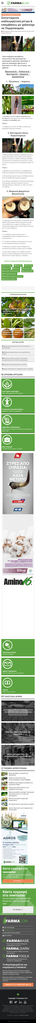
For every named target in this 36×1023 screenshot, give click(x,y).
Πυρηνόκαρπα (7, 265)
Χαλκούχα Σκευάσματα (9, 273)
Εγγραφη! (17, 881)
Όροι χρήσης (24, 1021)
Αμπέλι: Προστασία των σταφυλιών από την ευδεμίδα (18, 369)
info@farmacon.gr (9, 930)
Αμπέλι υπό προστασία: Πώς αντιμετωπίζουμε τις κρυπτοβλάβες (16, 347)
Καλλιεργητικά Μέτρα (9, 279)
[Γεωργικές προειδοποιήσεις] (18, 404)
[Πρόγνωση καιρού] (18, 647)
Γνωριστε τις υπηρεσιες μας (17, 984)
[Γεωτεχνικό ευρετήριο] (18, 387)
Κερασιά (16, 268)
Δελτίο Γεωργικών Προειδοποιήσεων (18, 261)
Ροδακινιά (29, 265)
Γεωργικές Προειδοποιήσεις (11, 271)
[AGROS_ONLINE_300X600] (14, 838)
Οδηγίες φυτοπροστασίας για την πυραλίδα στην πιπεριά (16, 353)
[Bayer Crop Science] (18, 544)
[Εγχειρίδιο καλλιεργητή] (18, 423)
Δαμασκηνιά (27, 268)
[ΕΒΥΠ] (18, 605)
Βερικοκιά (19, 265)
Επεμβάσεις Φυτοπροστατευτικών (12, 276)
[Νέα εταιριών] (18, 442)
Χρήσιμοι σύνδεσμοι (13, 1021)
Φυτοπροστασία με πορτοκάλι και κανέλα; (15, 364)
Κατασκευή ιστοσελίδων (13, 1015)
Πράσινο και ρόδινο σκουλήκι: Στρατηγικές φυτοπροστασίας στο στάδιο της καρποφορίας (15, 359)
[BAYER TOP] (18, 9)
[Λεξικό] (18, 685)
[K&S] (18, 483)
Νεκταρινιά (6, 268)
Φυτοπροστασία (27, 271)
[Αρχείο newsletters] (18, 666)
